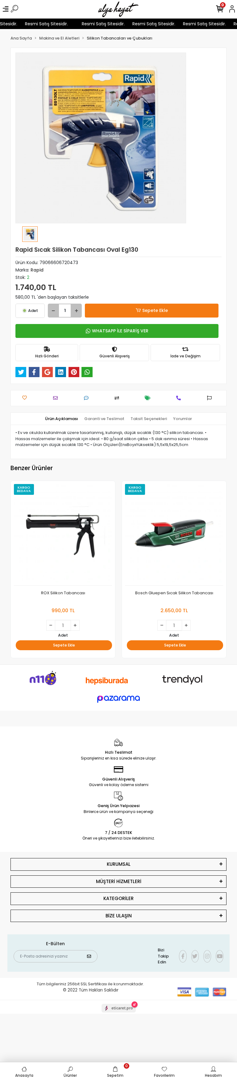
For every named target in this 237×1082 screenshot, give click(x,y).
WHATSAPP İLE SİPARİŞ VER (120, 331)
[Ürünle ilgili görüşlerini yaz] (87, 398)
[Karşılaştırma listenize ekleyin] (118, 398)
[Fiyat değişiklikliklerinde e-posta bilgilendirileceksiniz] (149, 398)
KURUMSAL (119, 864)
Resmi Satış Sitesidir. (41, 24)
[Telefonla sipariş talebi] (180, 398)
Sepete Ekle (155, 310)
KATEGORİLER (118, 898)
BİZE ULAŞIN (119, 915)
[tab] (61, 419)
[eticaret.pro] (119, 1013)
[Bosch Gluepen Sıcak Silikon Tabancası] (174, 535)
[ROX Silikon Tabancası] (63, 535)
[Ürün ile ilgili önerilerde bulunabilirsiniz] (211, 398)
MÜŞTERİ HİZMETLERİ (118, 881)
